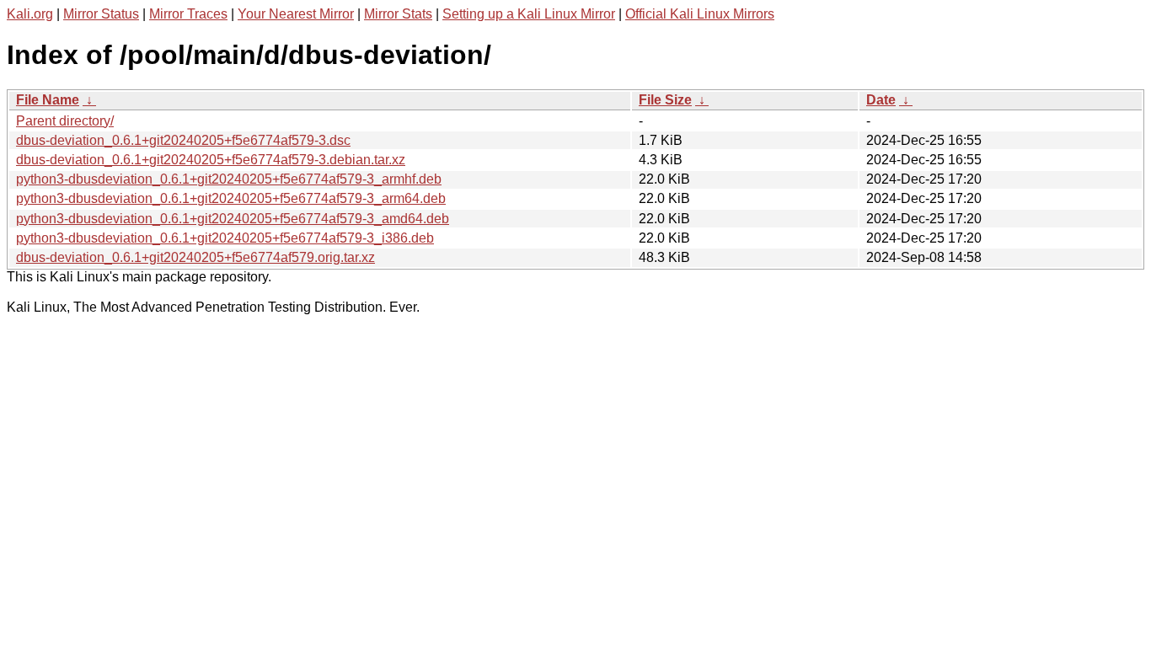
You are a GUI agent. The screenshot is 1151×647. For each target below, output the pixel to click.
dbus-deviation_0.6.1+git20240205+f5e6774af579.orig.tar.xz (195, 257)
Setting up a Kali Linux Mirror (528, 14)
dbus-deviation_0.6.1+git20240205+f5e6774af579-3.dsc (183, 140)
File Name (47, 100)
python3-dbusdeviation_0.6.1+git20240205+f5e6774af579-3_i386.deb (225, 238)
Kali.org (30, 14)
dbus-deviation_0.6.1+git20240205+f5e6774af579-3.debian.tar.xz (210, 159)
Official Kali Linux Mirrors (699, 14)
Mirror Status (101, 14)
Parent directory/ (65, 121)
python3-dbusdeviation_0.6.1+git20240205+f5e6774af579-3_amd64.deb (232, 218)
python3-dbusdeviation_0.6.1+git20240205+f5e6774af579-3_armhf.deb (229, 179)
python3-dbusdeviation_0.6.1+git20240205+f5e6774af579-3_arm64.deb (231, 198)
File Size (665, 100)
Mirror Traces (188, 14)
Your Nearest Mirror (296, 14)
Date (881, 100)
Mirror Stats (398, 14)
